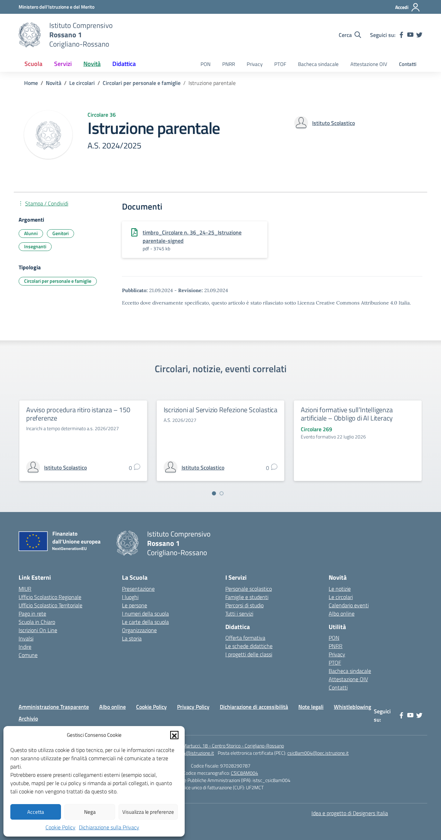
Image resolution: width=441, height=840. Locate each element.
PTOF (280, 64)
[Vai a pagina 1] (214, 493)
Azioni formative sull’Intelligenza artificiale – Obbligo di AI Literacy (347, 413)
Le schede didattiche (249, 646)
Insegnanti (35, 246)
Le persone (134, 605)
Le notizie (340, 589)
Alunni (31, 233)
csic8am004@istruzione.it (187, 752)
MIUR (25, 589)
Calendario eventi (349, 605)
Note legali (311, 707)
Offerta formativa (245, 638)
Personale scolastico (248, 589)
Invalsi (26, 638)
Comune (28, 655)
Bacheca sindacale (318, 64)
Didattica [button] (124, 63)
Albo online (342, 613)
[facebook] (401, 35)
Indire (25, 647)
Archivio (28, 718)
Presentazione (138, 589)
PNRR (228, 64)
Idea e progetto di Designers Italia (349, 813)
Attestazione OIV (368, 64)
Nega (90, 812)
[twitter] (419, 35)
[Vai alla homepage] (30, 34)
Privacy (255, 64)
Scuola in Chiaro (37, 622)
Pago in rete (32, 613)
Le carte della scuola (145, 622)
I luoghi (130, 597)
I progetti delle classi (248, 654)
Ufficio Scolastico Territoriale (50, 605)
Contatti (408, 64)
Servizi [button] (63, 63)
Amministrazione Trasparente (54, 707)
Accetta (35, 812)
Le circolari (341, 597)
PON (206, 64)
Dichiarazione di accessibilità (254, 707)
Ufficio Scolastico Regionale (50, 597)
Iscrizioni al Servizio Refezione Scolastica (220, 409)
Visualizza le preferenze (148, 812)
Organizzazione (139, 630)
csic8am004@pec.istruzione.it (318, 752)
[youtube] (410, 35)
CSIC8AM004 (244, 772)
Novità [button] (92, 63)
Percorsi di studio (244, 605)
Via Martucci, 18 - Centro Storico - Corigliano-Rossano (229, 745)
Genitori (60, 233)
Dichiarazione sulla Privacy (109, 827)
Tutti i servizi (239, 613)
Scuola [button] (33, 63)
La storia (132, 638)
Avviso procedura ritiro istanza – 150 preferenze (78, 413)
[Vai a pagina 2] (221, 493)
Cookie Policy (60, 827)
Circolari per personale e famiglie (57, 280)
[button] (174, 735)
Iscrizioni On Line (38, 630)
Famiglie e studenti (246, 597)
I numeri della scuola (145, 613)
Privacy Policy (193, 707)
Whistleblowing (352, 707)
